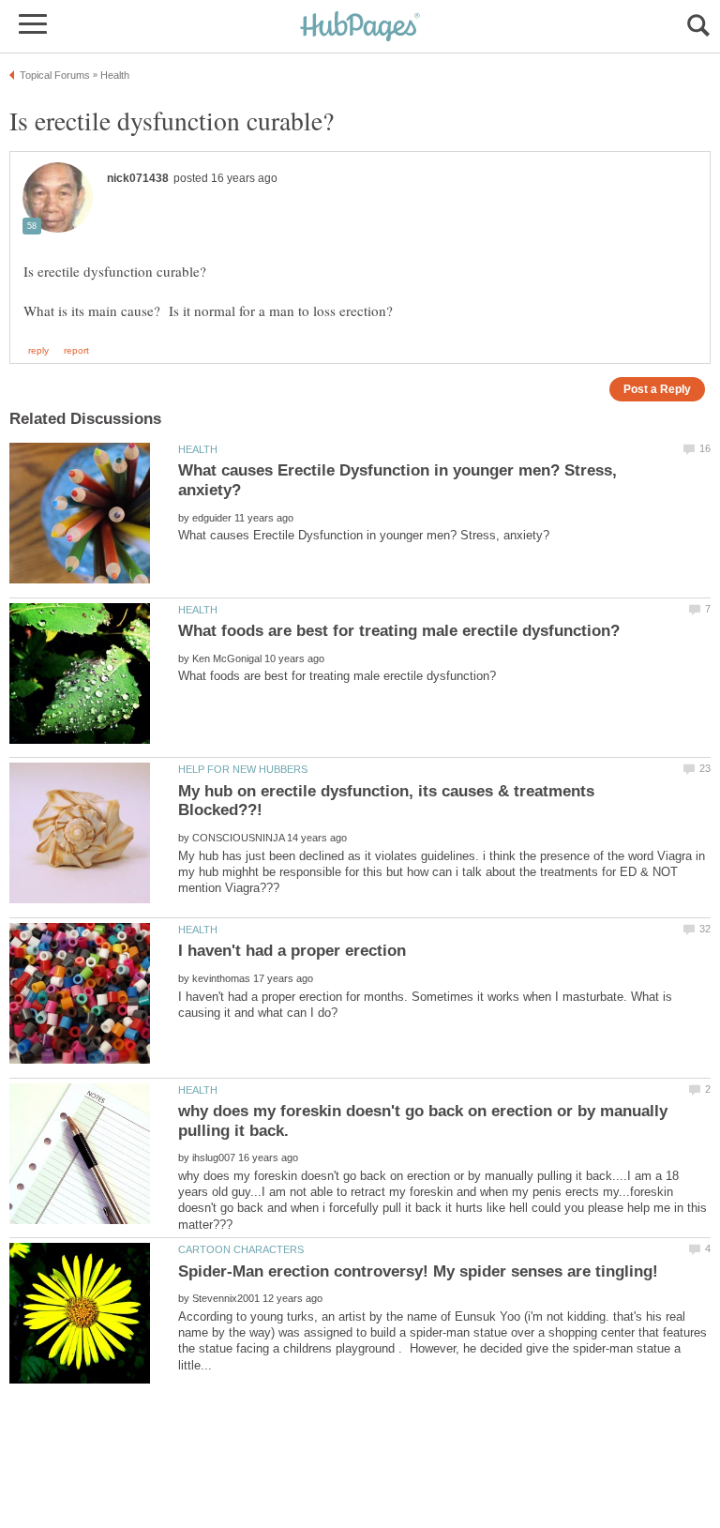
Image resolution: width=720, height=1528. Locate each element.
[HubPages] (360, 27)
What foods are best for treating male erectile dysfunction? (399, 631)
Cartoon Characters (241, 1249)
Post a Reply (657, 389)
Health (198, 449)
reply (38, 351)
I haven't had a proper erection (292, 951)
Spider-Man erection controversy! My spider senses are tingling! (418, 1271)
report (76, 351)
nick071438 (138, 178)
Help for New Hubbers (243, 769)
